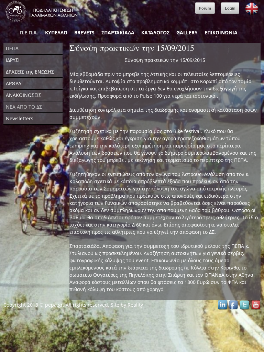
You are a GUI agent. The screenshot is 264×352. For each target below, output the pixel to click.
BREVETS (84, 32)
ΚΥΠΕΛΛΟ (56, 32)
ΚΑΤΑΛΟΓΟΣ (155, 32)
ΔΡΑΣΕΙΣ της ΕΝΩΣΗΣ (30, 71)
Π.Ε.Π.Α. (29, 32)
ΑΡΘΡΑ (13, 83)
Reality (135, 304)
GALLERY (187, 32)
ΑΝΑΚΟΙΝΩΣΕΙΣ (23, 95)
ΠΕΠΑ (12, 48)
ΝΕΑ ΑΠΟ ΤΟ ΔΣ (24, 106)
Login (230, 8)
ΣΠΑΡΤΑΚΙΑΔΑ (117, 32)
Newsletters (19, 118)
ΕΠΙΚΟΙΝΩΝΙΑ (221, 32)
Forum (205, 8)
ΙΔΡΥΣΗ (14, 60)
